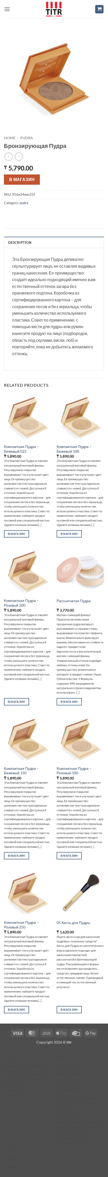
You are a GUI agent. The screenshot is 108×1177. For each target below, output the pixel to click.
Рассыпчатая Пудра (74, 601)
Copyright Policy (70, 1114)
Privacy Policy (16, 1090)
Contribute (65, 1106)
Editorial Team (68, 1066)
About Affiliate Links (73, 1130)
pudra (26, 138)
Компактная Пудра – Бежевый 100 (74, 449)
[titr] (54, 9)
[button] (7, 9)
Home (9, 138)
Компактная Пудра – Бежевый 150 (21, 770)
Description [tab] (19, 242)
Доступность (14, 1082)
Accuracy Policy (69, 1082)
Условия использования (24, 1066)
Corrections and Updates (76, 1098)
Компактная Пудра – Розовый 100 (74, 770)
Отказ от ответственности (25, 1074)
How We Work (68, 1074)
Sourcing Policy (69, 1090)
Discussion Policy (70, 1138)
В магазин (22, 179)
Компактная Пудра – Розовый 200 (21, 602)
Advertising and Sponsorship (79, 1122)
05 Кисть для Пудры (73, 923)
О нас (9, 1159)
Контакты (12, 1167)
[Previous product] (19, 156)
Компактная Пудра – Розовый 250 (21, 924)
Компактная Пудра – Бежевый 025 (21, 449)
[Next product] (8, 156)
